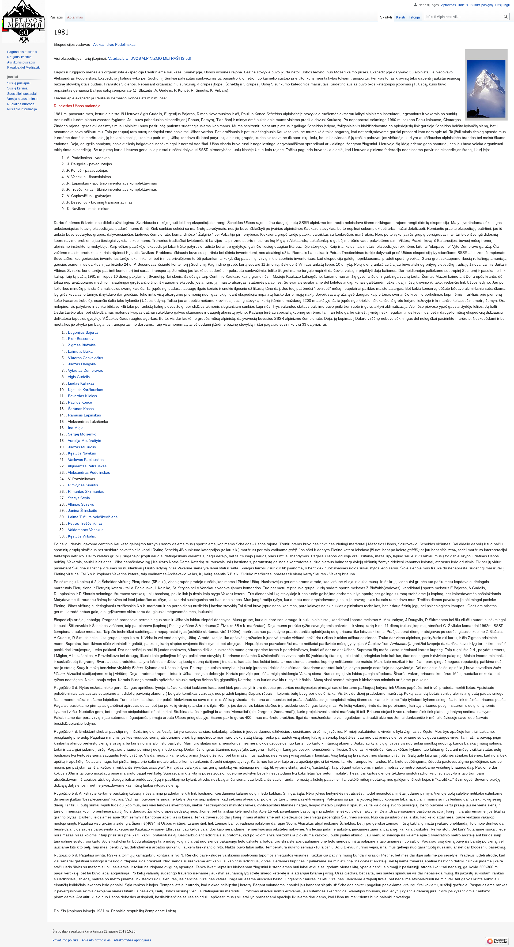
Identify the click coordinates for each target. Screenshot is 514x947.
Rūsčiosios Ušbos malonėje (77, 106)
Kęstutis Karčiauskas (85, 390)
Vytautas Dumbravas (85, 370)
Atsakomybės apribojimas (132, 940)
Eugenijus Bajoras (83, 332)
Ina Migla (76, 428)
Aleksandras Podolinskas (114, 44)
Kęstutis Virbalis (81, 536)
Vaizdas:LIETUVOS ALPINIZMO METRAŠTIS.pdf (149, 58)
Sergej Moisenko (82, 434)
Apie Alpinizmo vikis (96, 940)
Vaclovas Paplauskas (86, 459)
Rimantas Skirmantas (86, 491)
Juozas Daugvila (82, 364)
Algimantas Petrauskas (87, 466)
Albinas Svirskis (81, 504)
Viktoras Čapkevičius (85, 358)
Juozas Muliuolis (82, 447)
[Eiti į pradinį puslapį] (23, 21)
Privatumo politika (65, 940)
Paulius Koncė (80, 402)
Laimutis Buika (80, 351)
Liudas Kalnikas (81, 383)
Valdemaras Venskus (85, 530)
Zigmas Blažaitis (82, 345)
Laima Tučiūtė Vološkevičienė (93, 517)
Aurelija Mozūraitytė (84, 440)
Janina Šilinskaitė (82, 510)
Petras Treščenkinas (85, 523)
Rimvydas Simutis (83, 485)
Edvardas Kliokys (82, 396)
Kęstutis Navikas (82, 453)
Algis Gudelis (79, 377)
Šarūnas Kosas (81, 409)
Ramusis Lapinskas (84, 415)
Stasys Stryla (79, 498)
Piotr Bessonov (80, 338)
